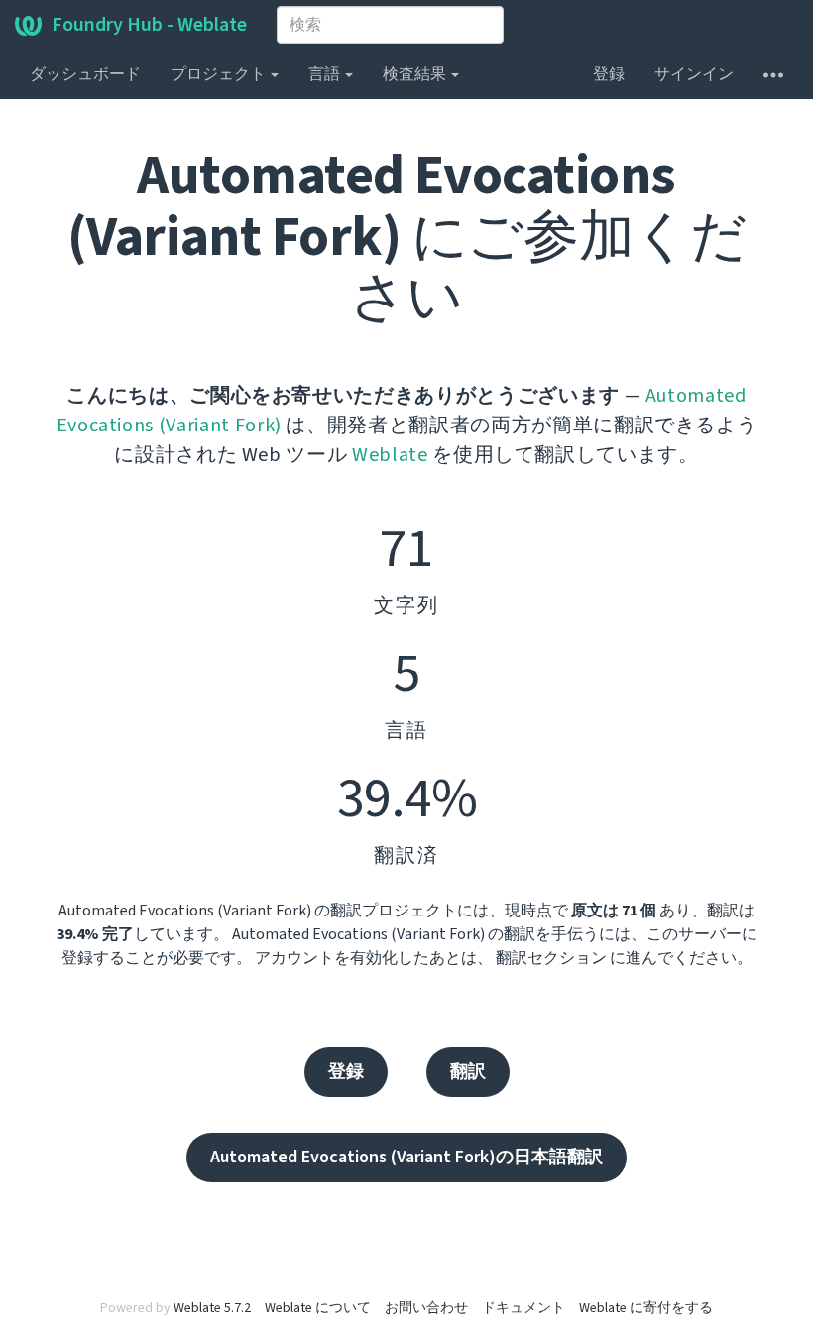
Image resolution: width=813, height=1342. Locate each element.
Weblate (390, 455)
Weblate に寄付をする (646, 1308)
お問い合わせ (426, 1308)
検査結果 (416, 74)
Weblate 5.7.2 (212, 1308)
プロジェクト (220, 74)
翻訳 (468, 1071)
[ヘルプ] (773, 74)
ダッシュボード (85, 74)
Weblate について (318, 1308)
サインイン (694, 74)
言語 (325, 74)
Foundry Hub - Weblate (149, 25)
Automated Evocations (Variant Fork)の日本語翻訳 (406, 1157)
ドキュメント (523, 1308)
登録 (609, 74)
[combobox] (390, 25)
